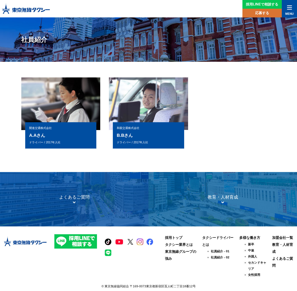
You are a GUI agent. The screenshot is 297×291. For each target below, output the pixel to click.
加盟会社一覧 (282, 237)
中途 (251, 250)
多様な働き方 (249, 237)
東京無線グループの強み (180, 255)
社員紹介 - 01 (220, 251)
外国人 (252, 256)
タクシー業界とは (179, 244)
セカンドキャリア (257, 265)
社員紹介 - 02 (220, 257)
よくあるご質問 (282, 262)
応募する (262, 13)
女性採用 (254, 274)
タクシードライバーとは (218, 241)
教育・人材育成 (282, 248)
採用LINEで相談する (262, 4)
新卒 (251, 244)
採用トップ (173, 237)
